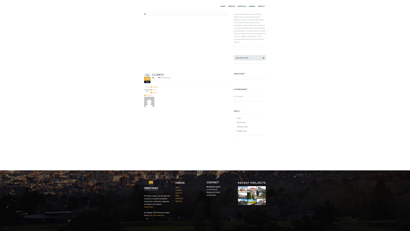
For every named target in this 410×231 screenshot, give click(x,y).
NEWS (177, 196)
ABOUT (177, 187)
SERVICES (178, 201)
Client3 (158, 74)
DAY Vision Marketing (157, 215)
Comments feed (242, 127)
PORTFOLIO (179, 199)
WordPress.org (241, 131)
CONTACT (178, 193)
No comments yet (165, 78)
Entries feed (241, 122)
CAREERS (178, 190)
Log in (239, 118)
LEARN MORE (148, 207)
